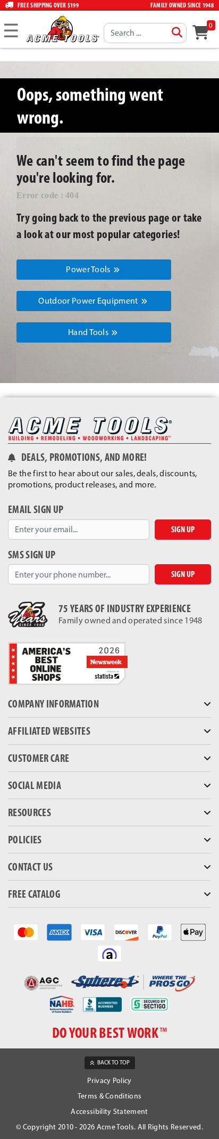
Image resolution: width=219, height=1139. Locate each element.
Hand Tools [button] (89, 332)
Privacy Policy (109, 1080)
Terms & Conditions (110, 1096)
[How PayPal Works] (159, 931)
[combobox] (145, 33)
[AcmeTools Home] (62, 29)
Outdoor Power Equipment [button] (89, 301)
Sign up (183, 529)
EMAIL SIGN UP (35, 509)
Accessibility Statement (109, 1111)
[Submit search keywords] (177, 32)
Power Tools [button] (89, 269)
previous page (139, 217)
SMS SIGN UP (32, 554)
